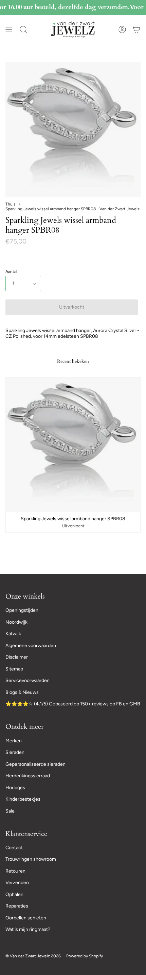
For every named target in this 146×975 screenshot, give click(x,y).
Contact (14, 848)
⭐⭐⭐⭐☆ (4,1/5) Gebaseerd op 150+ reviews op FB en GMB (72, 704)
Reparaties (16, 906)
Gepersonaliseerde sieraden (35, 764)
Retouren (15, 871)
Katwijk (13, 634)
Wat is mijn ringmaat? (27, 929)
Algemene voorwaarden (30, 645)
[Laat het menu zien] (9, 29)
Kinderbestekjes (22, 799)
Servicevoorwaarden (27, 680)
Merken (13, 741)
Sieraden (14, 752)
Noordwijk (16, 622)
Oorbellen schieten (25, 918)
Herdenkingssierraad (27, 776)
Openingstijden (21, 610)
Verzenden (17, 882)
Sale (10, 811)
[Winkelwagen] (136, 29)
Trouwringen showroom (30, 859)
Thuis (10, 204)
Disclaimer (16, 657)
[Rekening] (122, 29)
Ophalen (14, 894)
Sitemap (14, 669)
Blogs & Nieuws (22, 692)
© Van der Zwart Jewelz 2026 (33, 956)
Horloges (15, 788)
